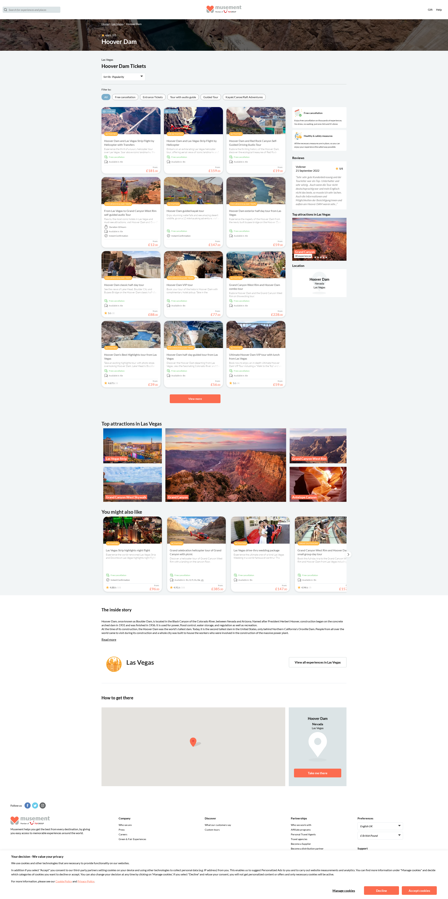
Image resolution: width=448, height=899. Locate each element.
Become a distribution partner (307, 848)
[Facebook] (27, 805)
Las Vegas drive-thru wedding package (256, 550)
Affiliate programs (301, 829)
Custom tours (212, 829)
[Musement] (223, 10)
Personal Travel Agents (303, 834)
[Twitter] (34, 805)
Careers (123, 834)
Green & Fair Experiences (132, 839)
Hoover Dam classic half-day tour (124, 284)
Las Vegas (117, 24)
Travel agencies (299, 839)
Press (122, 829)
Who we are (125, 824)
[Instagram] (42, 805)
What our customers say (218, 824)
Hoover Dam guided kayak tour (185, 210)
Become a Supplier (301, 843)
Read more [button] (109, 639)
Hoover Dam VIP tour (180, 284)
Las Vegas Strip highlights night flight (128, 550)
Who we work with (301, 824)
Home (105, 24)
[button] (294, 185)
